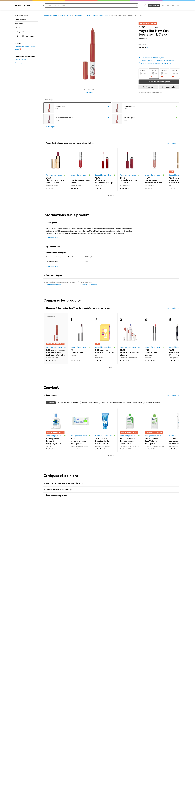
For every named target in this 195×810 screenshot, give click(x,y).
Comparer (150, 87)
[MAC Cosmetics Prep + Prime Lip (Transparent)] (179, 338)
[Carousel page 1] (84, 89)
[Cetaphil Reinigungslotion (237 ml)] (55, 430)
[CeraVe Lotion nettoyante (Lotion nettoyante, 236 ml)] (154, 430)
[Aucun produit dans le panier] (178, 5)
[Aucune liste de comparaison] (168, 5)
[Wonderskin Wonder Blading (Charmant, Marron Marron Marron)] (130, 338)
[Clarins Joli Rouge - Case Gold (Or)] (179, 169)
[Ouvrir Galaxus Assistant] (163, 5)
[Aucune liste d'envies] (173, 5)
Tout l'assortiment (22, 15)
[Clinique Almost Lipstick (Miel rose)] (154, 338)
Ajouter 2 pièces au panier (160, 82)
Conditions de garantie (89, 285)
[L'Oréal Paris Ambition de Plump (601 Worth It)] (154, 169)
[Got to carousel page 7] (93, 89)
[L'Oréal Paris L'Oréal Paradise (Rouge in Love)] (80, 169)
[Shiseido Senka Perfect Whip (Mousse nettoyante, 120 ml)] (105, 430)
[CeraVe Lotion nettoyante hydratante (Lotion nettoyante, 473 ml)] (130, 430)
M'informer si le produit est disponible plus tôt (157, 64)
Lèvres (17, 28)
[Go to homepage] (22, 5)
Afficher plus (50, 127)
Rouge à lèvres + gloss (25, 36)
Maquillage (19, 24)
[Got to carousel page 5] (90, 89)
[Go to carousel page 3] (111, 195)
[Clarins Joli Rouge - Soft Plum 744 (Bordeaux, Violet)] (55, 169)
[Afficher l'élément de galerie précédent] (43, 54)
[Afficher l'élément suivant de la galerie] (135, 54)
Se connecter (154, 5)
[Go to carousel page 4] (113, 195)
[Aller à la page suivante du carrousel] (175, 170)
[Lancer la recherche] (45, 5)
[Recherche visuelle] (136, 5)
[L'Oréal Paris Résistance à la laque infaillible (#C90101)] (105, 169)
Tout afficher (172, 143)
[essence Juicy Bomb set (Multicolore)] (105, 338)
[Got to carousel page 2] (85, 89)
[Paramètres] (144, 5)
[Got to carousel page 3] (87, 89)
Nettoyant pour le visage (55, 436)
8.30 (142, 27)
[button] (159, 59)
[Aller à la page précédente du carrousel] (47, 170)
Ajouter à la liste (171, 87)
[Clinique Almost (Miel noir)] (80, 338)
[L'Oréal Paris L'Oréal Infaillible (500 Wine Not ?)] (130, 169)
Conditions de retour (53, 285)
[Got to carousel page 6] (92, 89)
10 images (88, 92)
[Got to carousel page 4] (88, 89)
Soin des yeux (20, 63)
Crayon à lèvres (22, 32)
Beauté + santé (20, 19)
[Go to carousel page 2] (110, 195)
